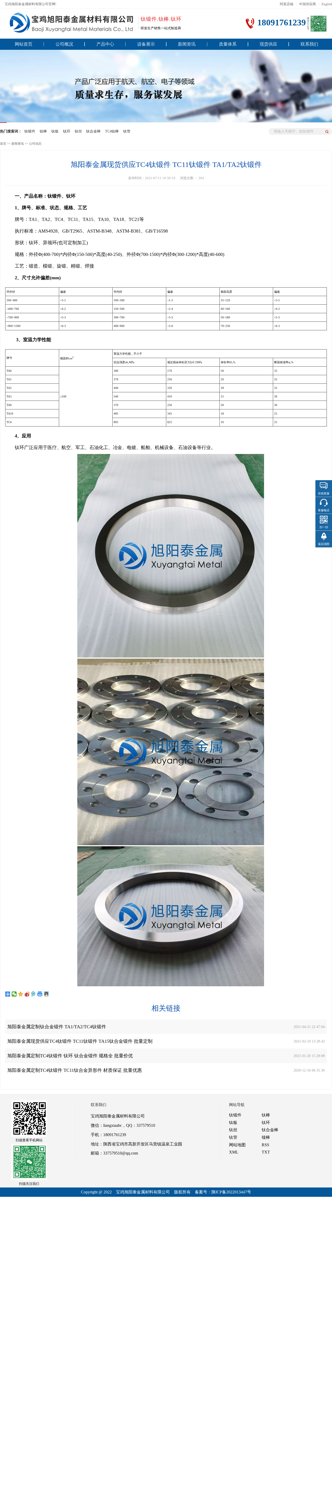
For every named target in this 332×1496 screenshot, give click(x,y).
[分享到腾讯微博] (33, 993)
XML (233, 1152)
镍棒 (266, 1137)
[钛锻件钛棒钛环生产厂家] (69, 22)
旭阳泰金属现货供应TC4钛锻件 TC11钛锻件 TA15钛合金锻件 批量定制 (80, 1041)
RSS (265, 1145)
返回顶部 (323, 544)
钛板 (55, 131)
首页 (3, 143)
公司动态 (35, 143)
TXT (266, 1152)
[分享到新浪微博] (27, 993)
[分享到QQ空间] (20, 993)
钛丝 (78, 131)
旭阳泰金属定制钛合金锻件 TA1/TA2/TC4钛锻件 (56, 1026)
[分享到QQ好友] (46, 993)
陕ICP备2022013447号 (231, 1192)
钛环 (66, 131)
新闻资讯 (187, 44)
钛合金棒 (93, 131)
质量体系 (228, 44)
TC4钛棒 (112, 131)
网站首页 (23, 44)
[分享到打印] (40, 993)
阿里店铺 (286, 4)
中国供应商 (307, 4)
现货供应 (268, 44)
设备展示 (146, 44)
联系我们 (309, 44)
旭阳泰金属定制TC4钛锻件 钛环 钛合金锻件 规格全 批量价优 (70, 1055)
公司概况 (64, 44)
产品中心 (105, 44)
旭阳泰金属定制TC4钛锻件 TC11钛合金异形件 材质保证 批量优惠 (74, 1070)
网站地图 (237, 1145)
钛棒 (43, 131)
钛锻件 (29, 131)
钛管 (126, 131)
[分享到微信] (14, 993)
